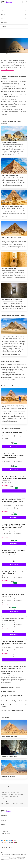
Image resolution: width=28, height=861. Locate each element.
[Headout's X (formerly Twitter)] (11, 847)
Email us (4, 820)
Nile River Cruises (15, 792)
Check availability (14, 446)
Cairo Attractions (5, 15)
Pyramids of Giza (5, 53)
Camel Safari (4, 794)
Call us (3, 818)
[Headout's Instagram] (4, 847)
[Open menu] (26, 1)
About (2, 7)
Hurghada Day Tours (5, 799)
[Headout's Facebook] (9, 847)
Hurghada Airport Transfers (17, 803)
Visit (2, 11)
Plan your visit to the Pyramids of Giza (11, 354)
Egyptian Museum (5, 792)
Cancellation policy (5, 833)
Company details (5, 827)
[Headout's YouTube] (6, 847)
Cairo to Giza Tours (18, 794)
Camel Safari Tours (14, 796)
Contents (6, 858)
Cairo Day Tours (4, 796)
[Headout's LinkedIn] (2, 847)
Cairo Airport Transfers (17, 801)
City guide (3, 26)
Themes (3, 18)
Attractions (4, 22)
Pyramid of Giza (16, 790)
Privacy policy (4, 829)
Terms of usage (4, 831)
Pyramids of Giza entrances (7, 70)
